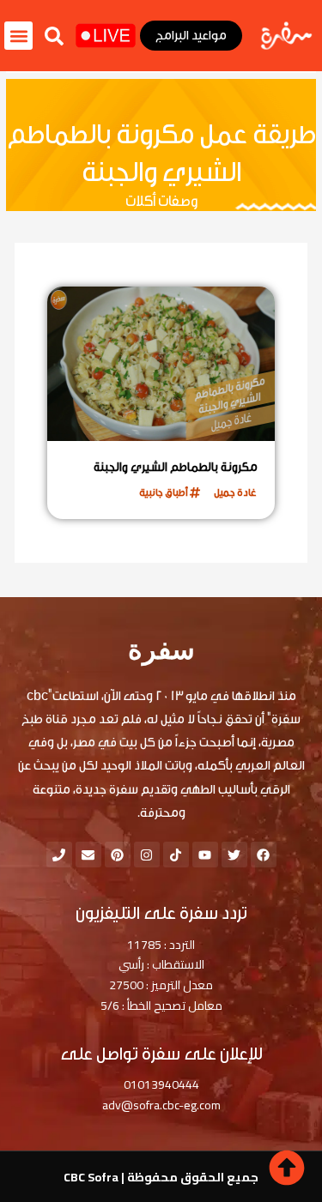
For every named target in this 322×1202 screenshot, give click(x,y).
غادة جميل (235, 492)
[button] (54, 36)
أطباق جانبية (163, 492)
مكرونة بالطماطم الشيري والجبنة (176, 467)
